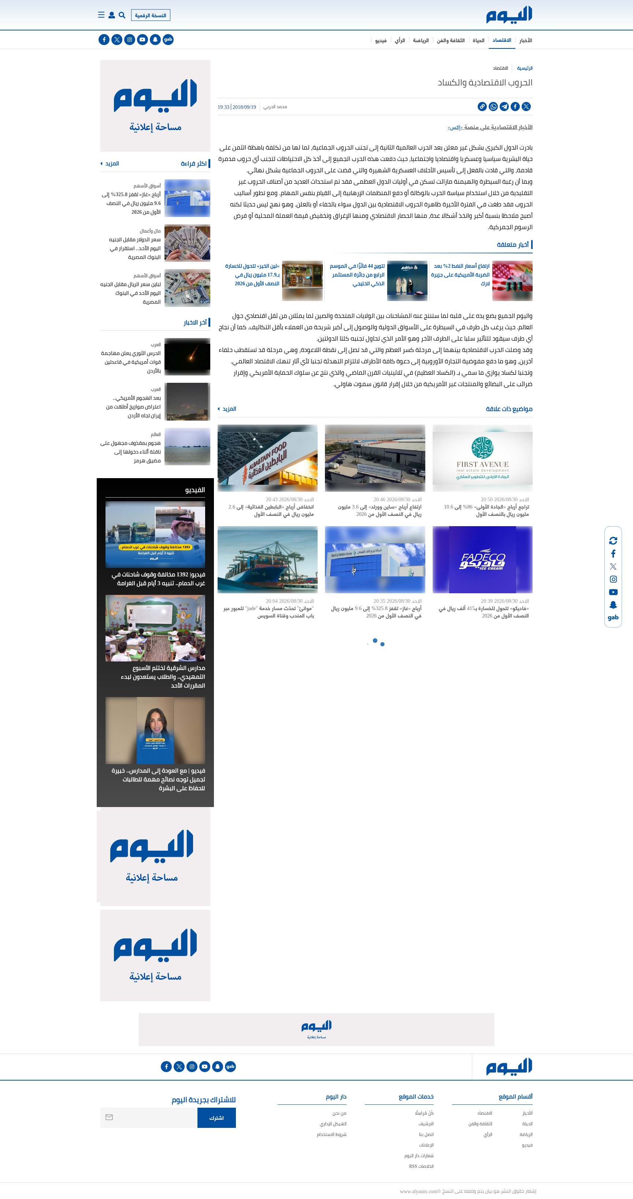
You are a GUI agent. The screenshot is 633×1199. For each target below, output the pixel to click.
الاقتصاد (502, 39)
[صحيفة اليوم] (502, 15)
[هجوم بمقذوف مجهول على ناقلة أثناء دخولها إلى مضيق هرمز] (187, 447)
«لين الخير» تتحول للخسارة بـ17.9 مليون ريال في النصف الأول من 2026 (252, 274)
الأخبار (525, 40)
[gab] (168, 39)
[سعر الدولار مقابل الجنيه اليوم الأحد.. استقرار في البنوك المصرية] (187, 243)
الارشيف (426, 1123)
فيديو (381, 40)
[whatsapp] (493, 106)
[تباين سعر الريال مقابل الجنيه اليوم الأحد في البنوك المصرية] (187, 288)
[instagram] (129, 39)
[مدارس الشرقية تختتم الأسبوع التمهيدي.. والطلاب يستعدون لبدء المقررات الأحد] (155, 628)
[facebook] (104, 39)
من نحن (340, 1113)
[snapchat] (155, 39)
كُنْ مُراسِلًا (424, 1113)
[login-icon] (111, 15)
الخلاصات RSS (421, 1166)
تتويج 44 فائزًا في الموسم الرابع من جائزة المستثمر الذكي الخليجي (357, 274)
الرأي (400, 40)
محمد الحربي (275, 107)
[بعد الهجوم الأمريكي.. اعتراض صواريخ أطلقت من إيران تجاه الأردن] (187, 402)
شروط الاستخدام (332, 1134)
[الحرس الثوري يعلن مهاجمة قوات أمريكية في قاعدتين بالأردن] (187, 357)
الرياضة (421, 40)
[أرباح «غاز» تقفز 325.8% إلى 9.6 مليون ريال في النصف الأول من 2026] (375, 559)
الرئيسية (525, 68)
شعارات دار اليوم (419, 1155)
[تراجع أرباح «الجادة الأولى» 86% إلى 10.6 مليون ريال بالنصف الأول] (483, 458)
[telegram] (504, 106)
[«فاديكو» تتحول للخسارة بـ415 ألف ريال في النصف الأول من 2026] (483, 559)
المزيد (229, 408)
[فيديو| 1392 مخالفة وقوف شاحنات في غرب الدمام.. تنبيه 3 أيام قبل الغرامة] (155, 534)
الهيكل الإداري (333, 1123)
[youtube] (142, 39)
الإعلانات (426, 1145)
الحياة (479, 40)
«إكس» (455, 127)
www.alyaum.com (418, 1191)
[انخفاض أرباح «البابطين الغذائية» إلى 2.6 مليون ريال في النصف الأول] (268, 458)
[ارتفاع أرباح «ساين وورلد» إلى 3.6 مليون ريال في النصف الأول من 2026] (375, 458)
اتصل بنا (426, 1134)
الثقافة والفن (451, 40)
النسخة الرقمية (150, 15)
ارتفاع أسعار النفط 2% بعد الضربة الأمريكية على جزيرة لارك (460, 274)
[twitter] (116, 39)
